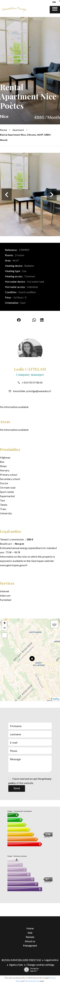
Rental (3, 129)
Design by (34, 969)
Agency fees (16, 964)
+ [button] (5, 623)
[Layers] (54, 624)
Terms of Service (32, 981)
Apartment (18, 129)
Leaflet (56, 699)
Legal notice (51, 959)
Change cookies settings (40, 964)
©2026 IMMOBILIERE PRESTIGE (21, 960)
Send (17, 788)
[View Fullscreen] (4, 635)
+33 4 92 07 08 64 (32, 382)
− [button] (5, 628)
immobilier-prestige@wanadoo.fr (32, 391)
